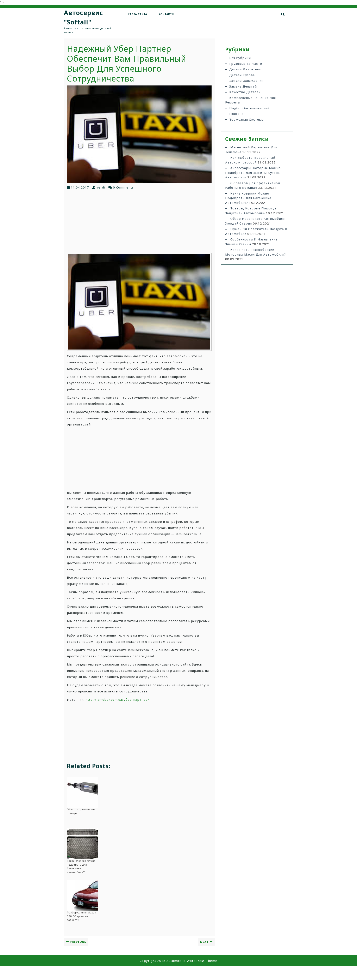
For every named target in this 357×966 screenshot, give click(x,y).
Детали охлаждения (246, 80)
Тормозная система (246, 119)
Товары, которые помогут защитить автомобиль (251, 210)
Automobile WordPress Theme (192, 961)
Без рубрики (240, 58)
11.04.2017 (80, 187)
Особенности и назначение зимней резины (251, 241)
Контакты (166, 14)
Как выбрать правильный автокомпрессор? (250, 159)
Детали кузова (242, 75)
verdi (100, 187)
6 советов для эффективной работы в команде (252, 185)
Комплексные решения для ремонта (250, 100)
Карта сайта (137, 14)
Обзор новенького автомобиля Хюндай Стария (255, 220)
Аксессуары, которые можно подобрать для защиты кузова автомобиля (253, 172)
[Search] (283, 14)
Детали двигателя (245, 69)
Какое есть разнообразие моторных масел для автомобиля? (255, 252)
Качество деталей (245, 92)
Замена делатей (243, 86)
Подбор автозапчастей (249, 108)
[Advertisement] (139, 221)
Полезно (236, 114)
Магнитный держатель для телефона (251, 149)
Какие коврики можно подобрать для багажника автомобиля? (248, 198)
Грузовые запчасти (245, 63)
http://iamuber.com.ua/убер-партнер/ (117, 699)
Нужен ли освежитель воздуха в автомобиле (256, 231)
